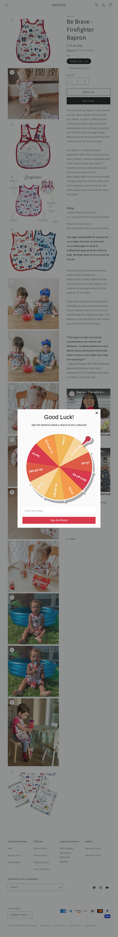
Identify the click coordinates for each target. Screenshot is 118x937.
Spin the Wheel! (59, 520)
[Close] (96, 413)
